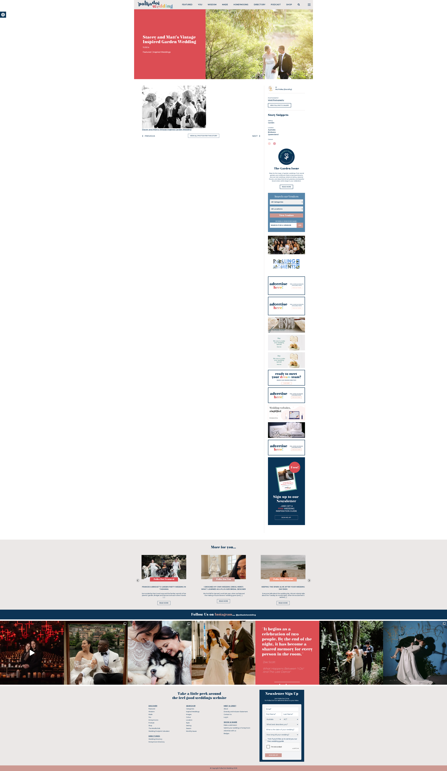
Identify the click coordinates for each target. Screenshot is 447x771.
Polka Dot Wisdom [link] (283, 579)
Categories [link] (190, 709)
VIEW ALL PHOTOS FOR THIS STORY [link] (203, 136)
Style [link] (188, 723)
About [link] (226, 709)
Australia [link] (271, 130)
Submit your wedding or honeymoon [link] (237, 728)
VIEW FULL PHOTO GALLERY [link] (279, 105)
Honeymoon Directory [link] (157, 742)
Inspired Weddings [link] (162, 52)
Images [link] (188, 714)
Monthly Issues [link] (191, 731)
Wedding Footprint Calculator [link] (159, 731)
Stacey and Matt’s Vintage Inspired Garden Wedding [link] (166, 129)
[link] (3, 15)
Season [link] (188, 728)
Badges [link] (226, 733)
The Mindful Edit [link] (154, 728)
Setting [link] (188, 725)
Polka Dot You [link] (223, 579)
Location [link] (189, 720)
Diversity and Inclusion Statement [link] (236, 711)
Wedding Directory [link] (155, 739)
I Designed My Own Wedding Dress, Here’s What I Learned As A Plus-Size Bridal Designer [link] (223, 588)
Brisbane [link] (272, 132)
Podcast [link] (276, 4)
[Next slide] (309, 580)
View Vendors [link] (286, 215)
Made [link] (225, 4)
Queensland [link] (273, 134)
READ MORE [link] (286, 187)
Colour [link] (188, 717)
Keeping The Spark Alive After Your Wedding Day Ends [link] (283, 588)
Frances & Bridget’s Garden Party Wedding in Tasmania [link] (164, 588)
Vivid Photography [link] (276, 100)
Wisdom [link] (212, 4)
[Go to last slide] (138, 580)
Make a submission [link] (230, 725)
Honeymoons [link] (241, 4)
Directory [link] (259, 4)
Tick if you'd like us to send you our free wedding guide (282, 740)
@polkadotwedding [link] (246, 615)
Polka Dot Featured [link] (164, 579)
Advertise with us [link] (230, 731)
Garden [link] (271, 123)
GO (299, 225)
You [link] (200, 4)
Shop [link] (289, 4)
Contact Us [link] (228, 714)
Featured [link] (187, 4)
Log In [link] (226, 717)
